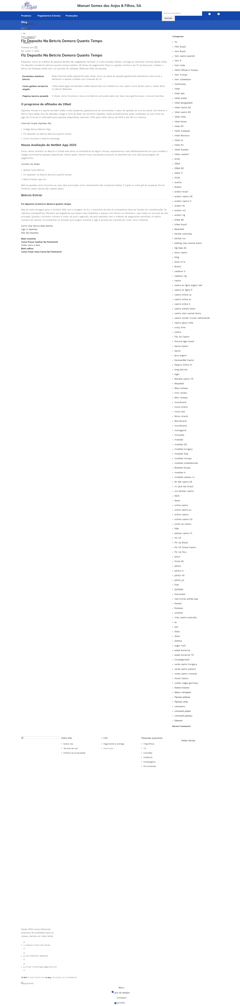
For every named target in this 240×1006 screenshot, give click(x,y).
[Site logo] (36, 5)
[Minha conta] (215, 5)
